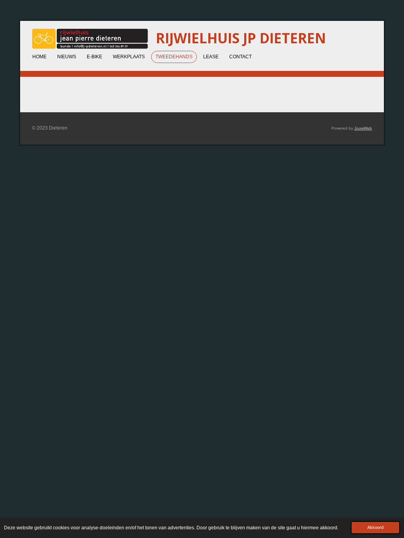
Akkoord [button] (375, 527)
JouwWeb (363, 128)
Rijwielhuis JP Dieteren (241, 38)
